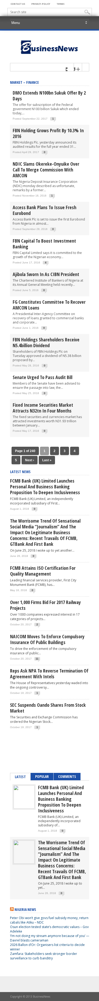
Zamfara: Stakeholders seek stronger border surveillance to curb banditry (43, 955)
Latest (20, 776)
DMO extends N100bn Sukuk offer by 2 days (49, 95)
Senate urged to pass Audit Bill (42, 377)
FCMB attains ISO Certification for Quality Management (43, 571)
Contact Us (18, 3)
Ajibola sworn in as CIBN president (46, 274)
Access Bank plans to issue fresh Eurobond (44, 210)
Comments (67, 776)
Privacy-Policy (40, 3)
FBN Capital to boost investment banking (44, 243)
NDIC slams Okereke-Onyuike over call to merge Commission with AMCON (46, 169)
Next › (29, 460)
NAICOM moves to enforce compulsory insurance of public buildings (47, 639)
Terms (60, 3)
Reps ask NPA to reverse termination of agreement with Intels (49, 673)
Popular (42, 776)
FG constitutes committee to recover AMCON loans (49, 305)
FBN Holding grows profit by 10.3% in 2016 (48, 133)
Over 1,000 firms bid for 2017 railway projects (45, 605)
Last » (46, 460)
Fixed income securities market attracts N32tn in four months (43, 408)
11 (37, 658)
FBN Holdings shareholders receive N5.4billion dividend (46, 342)
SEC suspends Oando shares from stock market (48, 708)
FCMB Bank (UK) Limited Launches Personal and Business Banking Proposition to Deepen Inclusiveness (45, 486)
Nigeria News (25, 909)
